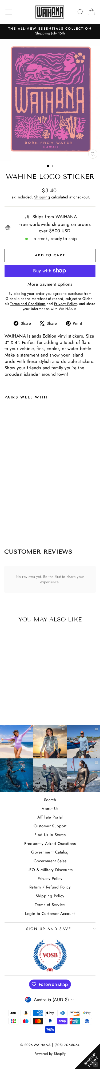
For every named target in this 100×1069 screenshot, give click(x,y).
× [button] (95, 1064)
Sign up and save (48, 928)
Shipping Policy (50, 896)
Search (50, 800)
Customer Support (50, 826)
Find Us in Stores (50, 835)
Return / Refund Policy (50, 887)
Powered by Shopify (50, 1053)
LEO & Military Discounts (50, 870)
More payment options (50, 284)
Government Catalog (50, 852)
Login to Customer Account (50, 914)
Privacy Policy (50, 879)
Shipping (42, 197)
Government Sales (50, 861)
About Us (50, 809)
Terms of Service (50, 905)
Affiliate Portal (50, 817)
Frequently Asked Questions (50, 844)
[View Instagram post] (16, 775)
